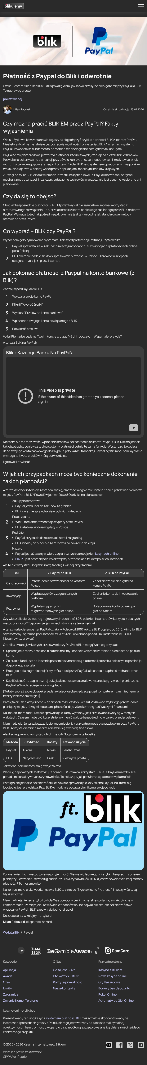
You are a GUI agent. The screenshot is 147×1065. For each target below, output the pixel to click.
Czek (6, 982)
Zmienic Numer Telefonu (20, 1000)
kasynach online (106, 553)
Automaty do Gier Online (116, 1000)
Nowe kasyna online (112, 976)
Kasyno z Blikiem (110, 970)
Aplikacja (9, 970)
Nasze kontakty (64, 988)
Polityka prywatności (68, 982)
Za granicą (10, 994)
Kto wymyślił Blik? (66, 976)
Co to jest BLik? (64, 970)
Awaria (7, 976)
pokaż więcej (12, 99)
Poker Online (107, 994)
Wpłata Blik (11, 932)
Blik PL (19, 559)
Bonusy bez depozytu (114, 988)
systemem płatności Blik (63, 1018)
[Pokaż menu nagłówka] (141, 6)
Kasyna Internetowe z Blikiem (45, 1044)
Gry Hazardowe (109, 982)
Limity (7, 988)
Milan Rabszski (22, 109)
